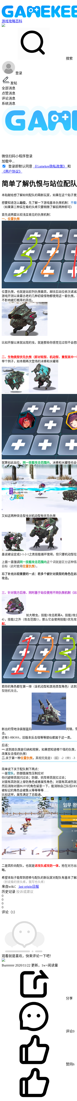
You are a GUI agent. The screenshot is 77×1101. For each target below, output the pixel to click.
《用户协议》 (12, 171)
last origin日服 (28, 886)
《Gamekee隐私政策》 (50, 166)
